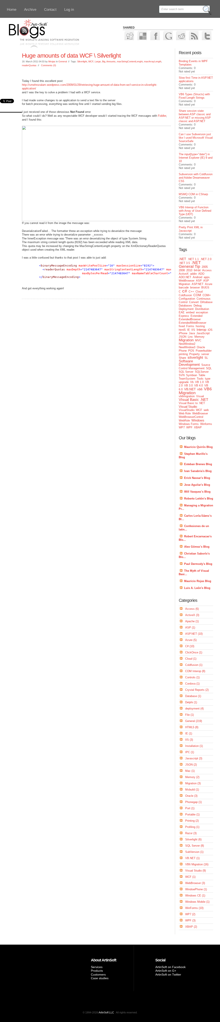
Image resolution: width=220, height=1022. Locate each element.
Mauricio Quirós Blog (198, 447)
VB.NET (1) (192, 858)
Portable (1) (192, 814)
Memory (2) (192, 777)
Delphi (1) (191, 702)
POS (191, 350)
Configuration (187, 298)
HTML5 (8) (191, 727)
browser (195, 287)
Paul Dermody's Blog (198, 563)
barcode (184, 287)
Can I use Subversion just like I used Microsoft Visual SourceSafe (196, 138)
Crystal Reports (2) (197, 689)
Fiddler (162, 115)
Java (192, 333)
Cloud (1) (190, 658)
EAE (182, 312)
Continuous (204, 298)
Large (98, 61)
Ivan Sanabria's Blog (198, 471)
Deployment (186, 309)
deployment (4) (194, 708)
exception (202, 312)
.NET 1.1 (193, 259)
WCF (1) (190, 876)
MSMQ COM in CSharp (193, 194)
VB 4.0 (198, 385)
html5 (182, 329)
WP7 (182, 427)
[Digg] (129, 35)
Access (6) (192, 608)
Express (184, 315)
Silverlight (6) (193, 839)
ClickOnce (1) (193, 652)
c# (184, 290)
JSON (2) (191, 764)
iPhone (183, 333)
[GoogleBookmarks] (168, 35)
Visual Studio (188, 406)
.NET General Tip (190, 264)
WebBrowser (200, 413)
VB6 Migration (195, 391)
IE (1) (188, 733)
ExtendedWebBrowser (192, 322)
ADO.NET (185, 277)
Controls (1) (192, 677)
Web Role (185, 413)
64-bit (197, 270)
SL (206, 357)
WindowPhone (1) (196, 889)
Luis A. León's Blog (197, 588)
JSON (182, 336)
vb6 (199, 389)
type (207, 378)
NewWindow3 (187, 347)
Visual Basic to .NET (192, 403)
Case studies (99, 978)
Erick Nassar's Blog (197, 478)
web (206, 410)
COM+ (207, 295)
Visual (200, 396)
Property (194, 354)
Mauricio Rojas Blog (197, 581)
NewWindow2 (187, 343)
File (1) (189, 714)
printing (183, 354)
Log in (69, 10)
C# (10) (189, 646)
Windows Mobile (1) (197, 901)
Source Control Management (194, 366)
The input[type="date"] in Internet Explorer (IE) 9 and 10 (195, 158)
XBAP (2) (191, 926)
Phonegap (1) (193, 802)
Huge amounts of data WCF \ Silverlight (71, 55)
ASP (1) (190, 627)
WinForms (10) (194, 908)
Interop (201, 329)
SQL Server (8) (194, 845)
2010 (189, 270)
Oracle (201, 347)
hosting (200, 326)
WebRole (184, 420)
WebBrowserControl (191, 416)
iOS (210, 329)
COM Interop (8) (195, 671)
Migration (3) (193, 783)
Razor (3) (191, 833)
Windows (197, 420)
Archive (30, 10)
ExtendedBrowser (190, 319)
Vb (192, 382)
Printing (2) (192, 820)
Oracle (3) (191, 795)
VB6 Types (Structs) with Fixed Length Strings (194, 96)
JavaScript (203, 333)
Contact (50, 10)
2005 (205, 266)
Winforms (206, 424)
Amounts (111, 61)
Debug (198, 305)
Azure (208, 284)
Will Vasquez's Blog (197, 491)
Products (97, 970)
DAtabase (206, 302)
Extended (196, 315)
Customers (98, 974)
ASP (199, 280)
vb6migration (187, 396)
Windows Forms (189, 424)
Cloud (199, 291)
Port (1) (189, 808)
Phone (183, 350)
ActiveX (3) (192, 615)
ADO (201, 273)
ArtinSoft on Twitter (168, 974)
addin (193, 273)
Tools (200, 378)
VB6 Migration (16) (196, 864)
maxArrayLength (152, 61)
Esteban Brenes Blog (198, 464)
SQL (209, 368)
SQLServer (202, 371)
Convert (194, 302)
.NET (182, 259)
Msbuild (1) (192, 789)
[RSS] (193, 35)
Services (96, 967)
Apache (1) (192, 621)
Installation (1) (194, 746)
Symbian (191, 375)
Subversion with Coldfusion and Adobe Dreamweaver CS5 (195, 178)
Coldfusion (185, 295)
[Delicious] (142, 35)
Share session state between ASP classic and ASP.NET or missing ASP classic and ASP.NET (195, 116)
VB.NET (190, 389)
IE (188, 329)
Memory (199, 336)
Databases (185, 305)
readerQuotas (29, 65)
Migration (186, 340)
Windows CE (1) (195, 895)
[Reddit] (181, 35)
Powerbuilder (204, 350)
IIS (193, 329)
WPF (189, 427)
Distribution (202, 309)
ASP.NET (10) (194, 633)
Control (183, 302)
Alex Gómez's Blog (196, 546)
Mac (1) (190, 770)
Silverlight (82, 61)
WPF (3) (190, 920)
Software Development (189, 363)
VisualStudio (186, 410)
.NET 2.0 (205, 259)
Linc (190, 336)
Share (182, 357)
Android (197, 277)
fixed (182, 326)
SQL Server (186, 371)
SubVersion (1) (194, 851)
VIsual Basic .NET (193, 400)
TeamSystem (187, 378)
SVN (182, 375)
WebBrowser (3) (195, 883)
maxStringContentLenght (130, 61)
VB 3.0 (188, 385)
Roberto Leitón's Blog (198, 498)
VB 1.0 (199, 382)
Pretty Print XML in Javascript (191, 229)
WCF (90, 61)
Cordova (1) (192, 683)
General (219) (193, 721)
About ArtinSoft (103, 960)
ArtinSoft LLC (106, 1012)
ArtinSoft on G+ (165, 970)
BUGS (205, 287)
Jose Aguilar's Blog (197, 484)
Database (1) (193, 696)
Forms (190, 326)
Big (103, 61)
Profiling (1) (192, 827)
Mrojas (51, 61)
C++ (191, 291)
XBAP (198, 427)
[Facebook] (155, 35)
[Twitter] (206, 35)
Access (207, 270)
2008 (182, 270)
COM (197, 295)
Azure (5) (191, 640)
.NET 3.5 (184, 263)
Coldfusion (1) (193, 665)
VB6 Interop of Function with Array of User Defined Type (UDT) (195, 211)
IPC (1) (189, 752)
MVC (198, 340)
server (205, 354)
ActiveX (184, 273)
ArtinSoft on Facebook (170, 967)
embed (190, 312)
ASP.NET (197, 284)
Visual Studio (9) (195, 870)
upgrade (184, 382)
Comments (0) (48, 65)
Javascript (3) (193, 758)
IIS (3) (189, 739)
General (62, 61)
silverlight (195, 357)
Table (202, 375)
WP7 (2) (190, 914)
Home (11, 10)
